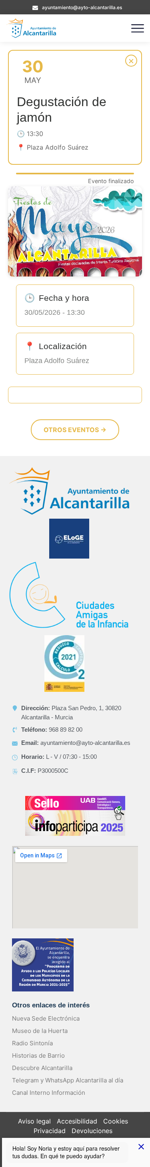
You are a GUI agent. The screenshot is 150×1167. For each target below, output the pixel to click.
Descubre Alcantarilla (42, 1068)
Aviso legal (34, 1121)
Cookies (115, 1121)
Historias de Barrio (38, 1055)
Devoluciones (92, 1131)
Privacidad (50, 1131)
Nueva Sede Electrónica (46, 1018)
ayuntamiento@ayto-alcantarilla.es (82, 7)
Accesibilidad (77, 1121)
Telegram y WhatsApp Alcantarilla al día (67, 1080)
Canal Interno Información (48, 1092)
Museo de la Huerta (40, 1031)
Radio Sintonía (32, 1043)
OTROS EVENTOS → (75, 430)
